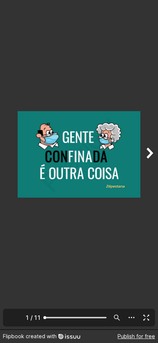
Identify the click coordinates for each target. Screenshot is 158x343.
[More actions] (131, 317)
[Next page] (149, 164)
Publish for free (136, 336)
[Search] (116, 317)
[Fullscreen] (146, 317)
